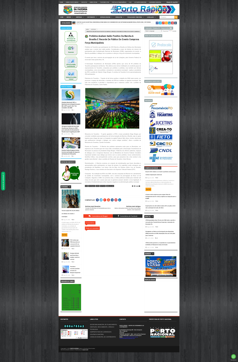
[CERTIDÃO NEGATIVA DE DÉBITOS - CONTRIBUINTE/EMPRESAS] (71, 68)
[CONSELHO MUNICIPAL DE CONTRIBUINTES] (71, 42)
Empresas (79, 17)
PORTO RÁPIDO (74, 348)
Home (61, 2)
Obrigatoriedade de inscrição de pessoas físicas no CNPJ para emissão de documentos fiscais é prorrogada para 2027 (71, 129)
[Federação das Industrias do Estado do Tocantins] (161, 140)
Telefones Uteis (104, 2)
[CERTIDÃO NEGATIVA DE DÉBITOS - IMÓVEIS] (71, 81)
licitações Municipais (140, 2)
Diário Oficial (93, 2)
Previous (146, 267)
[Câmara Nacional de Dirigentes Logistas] (161, 153)
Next (175, 267)
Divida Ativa (118, 17)
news (97, 186)
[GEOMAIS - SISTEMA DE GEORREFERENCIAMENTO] (71, 55)
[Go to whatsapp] (233, 356)
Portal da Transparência (119, 2)
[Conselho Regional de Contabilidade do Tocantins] (161, 146)
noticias (93, 29)
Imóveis (69, 17)
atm (86, 186)
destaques (92, 186)
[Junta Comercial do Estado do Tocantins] (161, 126)
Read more (64, 235)
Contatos (84, 2)
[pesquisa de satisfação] (161, 94)
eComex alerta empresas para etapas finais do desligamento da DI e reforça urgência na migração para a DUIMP (160, 196)
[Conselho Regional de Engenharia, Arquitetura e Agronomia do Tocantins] (161, 133)
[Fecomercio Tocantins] (161, 109)
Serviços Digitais (105, 17)
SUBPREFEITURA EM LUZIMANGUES (100, 332)
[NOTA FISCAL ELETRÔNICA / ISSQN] (167, 61)
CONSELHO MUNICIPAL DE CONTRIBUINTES (103, 337)
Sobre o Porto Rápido (72, 2)
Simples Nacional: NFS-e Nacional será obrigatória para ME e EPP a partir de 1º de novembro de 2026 (71, 105)
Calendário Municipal (155, 2)
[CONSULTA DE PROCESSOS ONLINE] (161, 49)
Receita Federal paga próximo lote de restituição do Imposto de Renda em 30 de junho (71, 152)
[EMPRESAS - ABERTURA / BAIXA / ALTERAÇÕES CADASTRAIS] (161, 73)
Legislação (150, 17)
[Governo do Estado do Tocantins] (161, 118)
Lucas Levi (85, 349)
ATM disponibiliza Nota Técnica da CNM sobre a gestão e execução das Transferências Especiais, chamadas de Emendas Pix (160, 222)
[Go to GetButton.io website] (234, 360)
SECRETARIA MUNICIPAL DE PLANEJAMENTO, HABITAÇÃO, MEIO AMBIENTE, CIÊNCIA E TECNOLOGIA (103, 327)
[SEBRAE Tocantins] (161, 161)
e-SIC (130, 2)
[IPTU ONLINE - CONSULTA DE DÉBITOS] (155, 61)
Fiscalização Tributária (134, 17)
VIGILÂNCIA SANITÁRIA (97, 334)
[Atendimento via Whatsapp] (71, 181)
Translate (174, 31)
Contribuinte (91, 17)
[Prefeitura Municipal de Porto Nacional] (144, 13)
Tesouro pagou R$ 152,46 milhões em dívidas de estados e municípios (70, 213)
